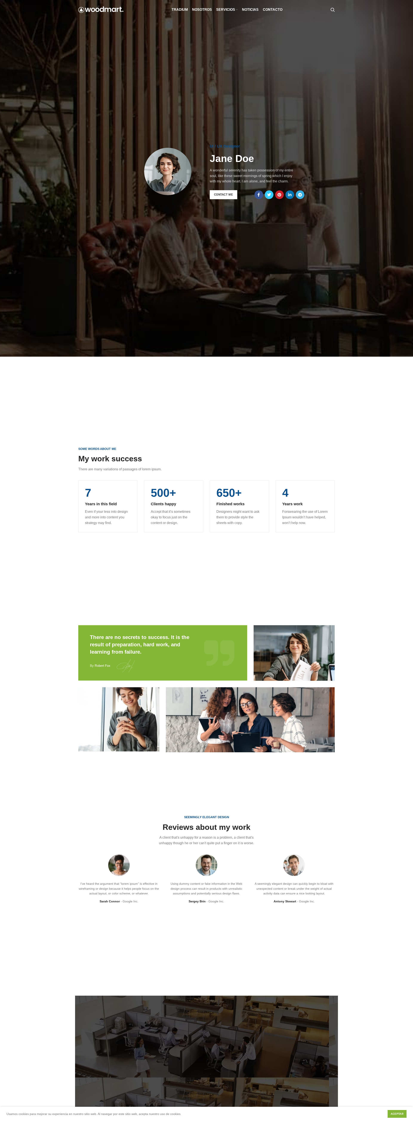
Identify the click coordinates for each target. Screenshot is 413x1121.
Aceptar (397, 1113)
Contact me (223, 194)
